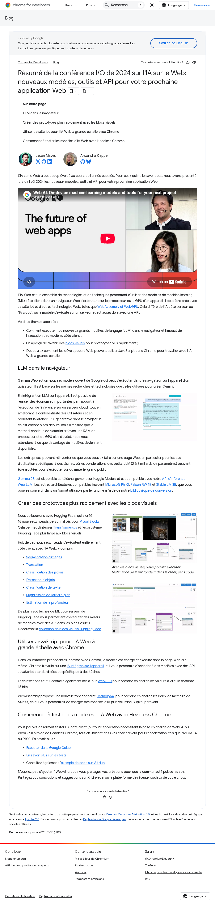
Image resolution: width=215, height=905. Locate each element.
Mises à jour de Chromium (92, 859)
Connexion (202, 5)
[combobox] (124, 5)
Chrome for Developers (33, 62)
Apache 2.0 (32, 819)
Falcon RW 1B (141, 485)
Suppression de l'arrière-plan (48, 595)
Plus (89, 5)
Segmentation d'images (44, 557)
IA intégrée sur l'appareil (85, 666)
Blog (9, 18)
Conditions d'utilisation (20, 896)
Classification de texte (43, 587)
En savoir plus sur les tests (46, 755)
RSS (147, 879)
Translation (34, 565)
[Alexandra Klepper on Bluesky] (88, 162)
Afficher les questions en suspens (27, 865)
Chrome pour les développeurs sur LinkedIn (173, 872)
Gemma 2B (26, 479)
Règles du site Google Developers (104, 819)
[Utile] (188, 62)
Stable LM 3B (166, 485)
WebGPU (105, 681)
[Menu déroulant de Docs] (77, 5)
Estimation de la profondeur (47, 603)
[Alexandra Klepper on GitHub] (82, 162)
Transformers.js (65, 527)
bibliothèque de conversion (151, 490)
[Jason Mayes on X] (38, 162)
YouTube (150, 865)
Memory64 (105, 696)
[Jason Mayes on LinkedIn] (49, 162)
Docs (68, 5)
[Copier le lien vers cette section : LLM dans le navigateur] (74, 368)
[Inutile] (194, 62)
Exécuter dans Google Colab (48, 748)
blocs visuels (75, 343)
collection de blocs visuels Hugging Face (70, 629)
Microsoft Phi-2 (117, 485)
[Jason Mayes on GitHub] (44, 162)
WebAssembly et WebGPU (117, 307)
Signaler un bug (15, 859)
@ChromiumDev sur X (159, 859)
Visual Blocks (90, 522)
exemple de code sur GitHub (83, 763)
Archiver (80, 872)
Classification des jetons (45, 572)
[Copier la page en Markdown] (84, 91)
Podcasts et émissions (89, 879)
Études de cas (84, 865)
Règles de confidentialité (55, 896)
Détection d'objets (40, 580)
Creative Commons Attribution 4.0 (128, 814)
